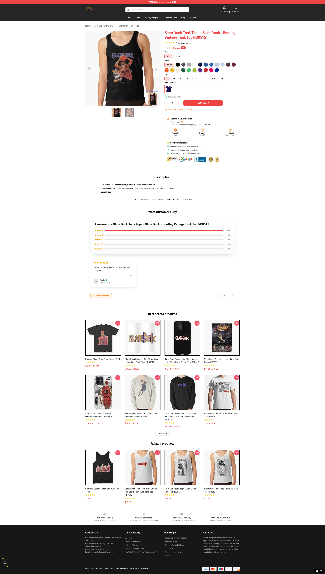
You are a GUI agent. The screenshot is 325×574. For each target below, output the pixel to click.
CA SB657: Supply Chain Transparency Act (142, 552)
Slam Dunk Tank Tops (129, 26)
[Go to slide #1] (116, 112)
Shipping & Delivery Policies (175, 538)
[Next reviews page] (232, 295)
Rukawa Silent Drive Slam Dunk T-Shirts (103, 359)
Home (88, 26)
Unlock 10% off (5, 562)
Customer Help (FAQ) (173, 552)
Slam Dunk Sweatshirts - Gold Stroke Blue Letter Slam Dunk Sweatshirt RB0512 (181, 416)
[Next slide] (156, 68)
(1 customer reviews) (184, 43)
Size (166, 74)
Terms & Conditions (133, 541)
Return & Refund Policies (174, 545)
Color (167, 60)
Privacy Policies (131, 545)
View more (162, 433)
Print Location (170, 83)
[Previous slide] (89, 68)
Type (166, 52)
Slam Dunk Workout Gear (105, 26)
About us (129, 538)
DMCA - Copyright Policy (134, 549)
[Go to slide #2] (129, 112)
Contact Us (169, 549)
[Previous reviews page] (220, 295)
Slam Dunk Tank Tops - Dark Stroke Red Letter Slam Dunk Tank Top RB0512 (141, 492)
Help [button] (320, 571)
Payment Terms (171, 541)
